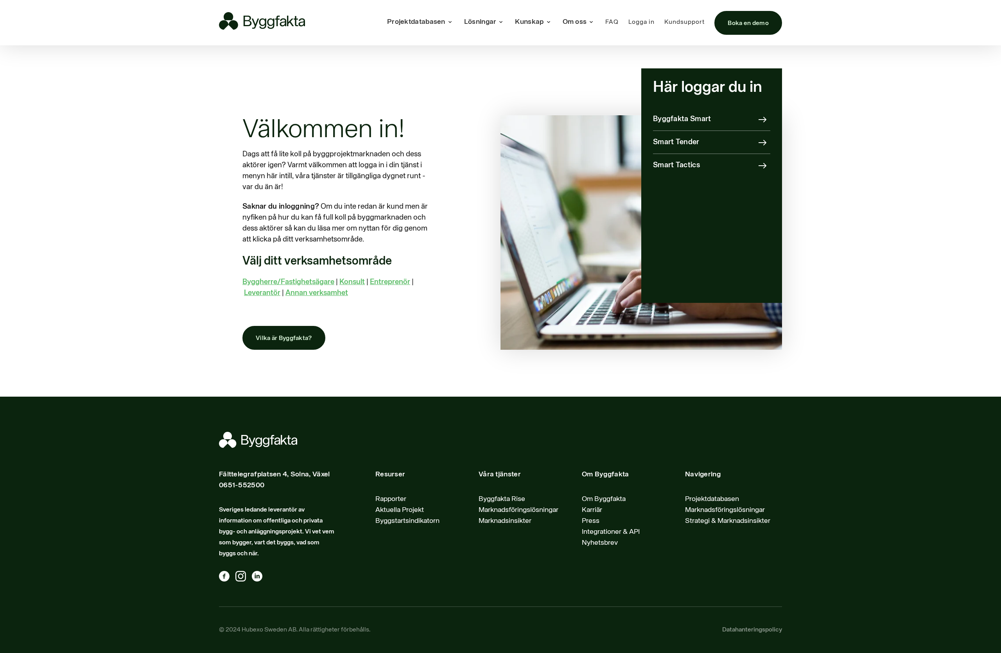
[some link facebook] (227, 578)
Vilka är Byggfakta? (284, 338)
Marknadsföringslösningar (518, 509)
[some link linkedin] (260, 578)
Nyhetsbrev (600, 542)
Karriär (592, 509)
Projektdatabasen (712, 499)
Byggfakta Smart (682, 119)
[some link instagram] (243, 578)
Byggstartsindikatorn (407, 520)
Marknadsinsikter (505, 520)
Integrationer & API (611, 531)
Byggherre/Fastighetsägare (288, 282)
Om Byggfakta (604, 499)
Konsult (352, 282)
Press (590, 520)
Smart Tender (676, 142)
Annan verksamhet (316, 293)
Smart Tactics (676, 165)
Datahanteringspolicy (752, 630)
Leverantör (262, 293)
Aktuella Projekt (399, 509)
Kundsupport (684, 22)
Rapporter (390, 499)
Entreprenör (390, 282)
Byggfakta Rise (502, 499)
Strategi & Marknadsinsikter (727, 520)
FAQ (612, 22)
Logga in (641, 22)
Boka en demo (748, 23)
